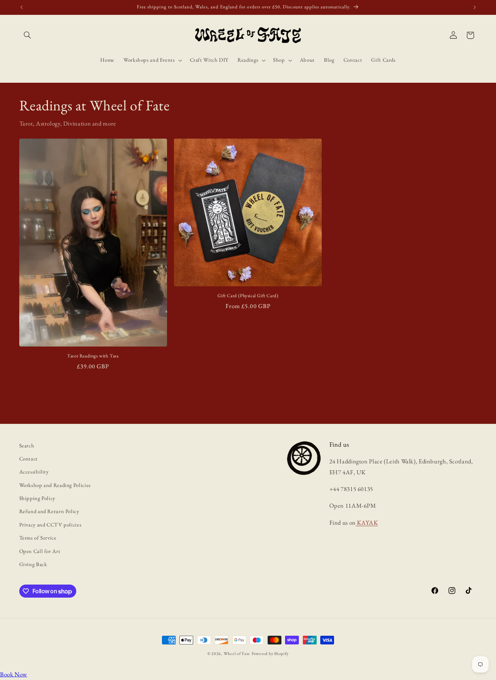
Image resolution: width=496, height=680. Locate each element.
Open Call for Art (40, 551)
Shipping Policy (37, 498)
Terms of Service (38, 537)
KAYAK (367, 523)
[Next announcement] (475, 7)
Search (26, 445)
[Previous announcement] (21, 7)
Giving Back (33, 564)
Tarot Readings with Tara (92, 356)
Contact (28, 458)
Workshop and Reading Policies (55, 485)
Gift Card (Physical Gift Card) (247, 296)
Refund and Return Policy (49, 511)
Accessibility (34, 471)
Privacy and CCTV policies (50, 524)
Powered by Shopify (270, 653)
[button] (27, 35)
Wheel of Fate (237, 653)
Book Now (13, 674)
